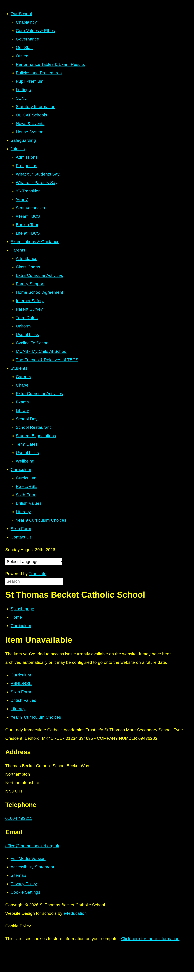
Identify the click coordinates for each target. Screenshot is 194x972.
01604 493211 (18, 818)
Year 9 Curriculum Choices (36, 717)
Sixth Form (21, 692)
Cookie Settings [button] (25, 892)
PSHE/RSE (21, 683)
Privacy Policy (24, 883)
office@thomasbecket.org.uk (32, 845)
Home (16, 617)
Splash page (22, 608)
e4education (75, 913)
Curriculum (21, 625)
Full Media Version (28, 858)
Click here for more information (150, 938)
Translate (37, 573)
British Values (23, 700)
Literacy (18, 708)
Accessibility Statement (32, 867)
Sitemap (18, 875)
